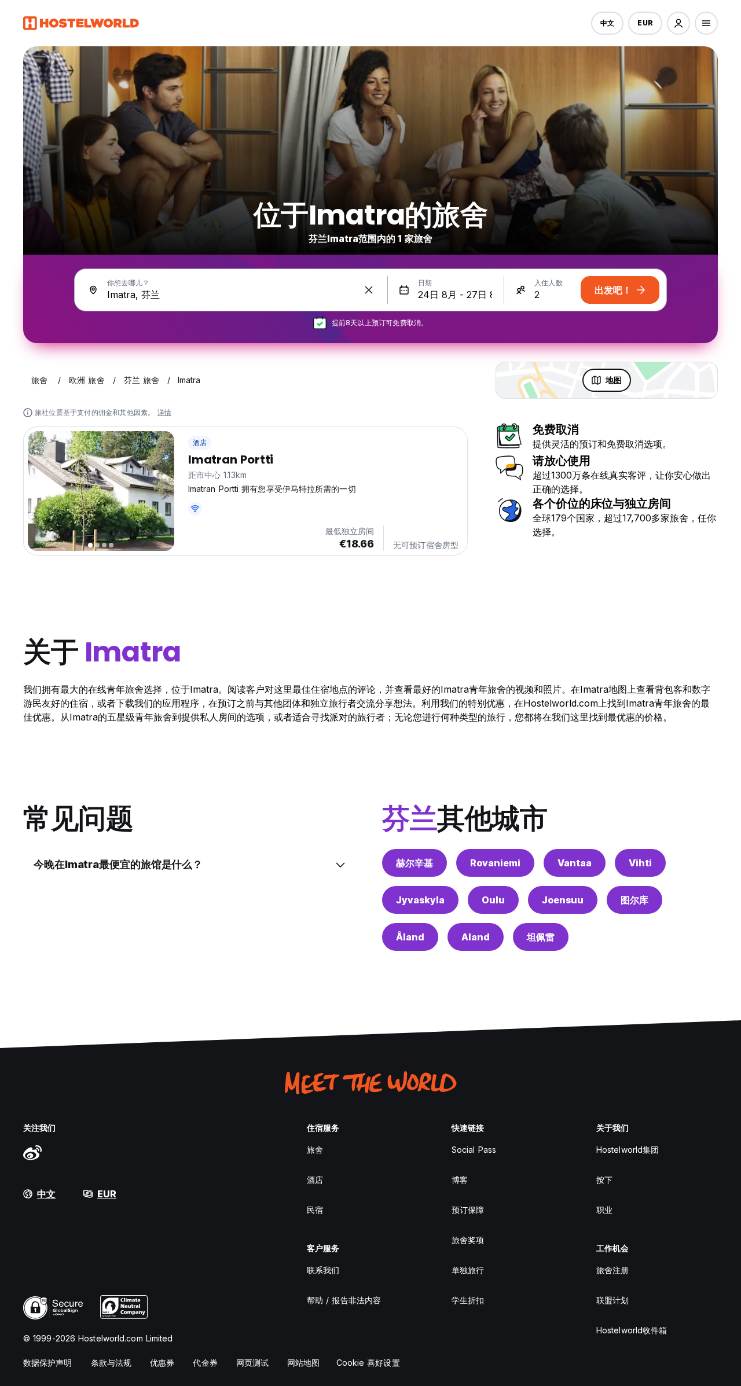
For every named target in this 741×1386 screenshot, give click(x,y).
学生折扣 (468, 1300)
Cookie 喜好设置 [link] (368, 1362)
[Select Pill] (678, 23)
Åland (410, 937)
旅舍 (315, 1150)
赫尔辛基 (414, 863)
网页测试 (252, 1362)
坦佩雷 (541, 937)
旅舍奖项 (468, 1240)
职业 (604, 1210)
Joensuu (563, 900)
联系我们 (323, 1270)
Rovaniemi (495, 863)
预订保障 (468, 1210)
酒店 (200, 442)
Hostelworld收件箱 (631, 1330)
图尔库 (634, 900)
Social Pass (474, 1150)
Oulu (493, 900)
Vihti (640, 863)
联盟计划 (612, 1300)
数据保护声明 (47, 1362)
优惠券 (162, 1362)
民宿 (315, 1210)
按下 (604, 1180)
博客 (460, 1180)
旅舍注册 (612, 1270)
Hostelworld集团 (627, 1150)
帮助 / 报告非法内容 (344, 1300)
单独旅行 (468, 1270)
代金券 (205, 1362)
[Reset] (369, 290)
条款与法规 (111, 1362)
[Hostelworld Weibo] (32, 1152)
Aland (475, 937)
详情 (164, 412)
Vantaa (574, 863)
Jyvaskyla (420, 900)
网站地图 (303, 1362)
